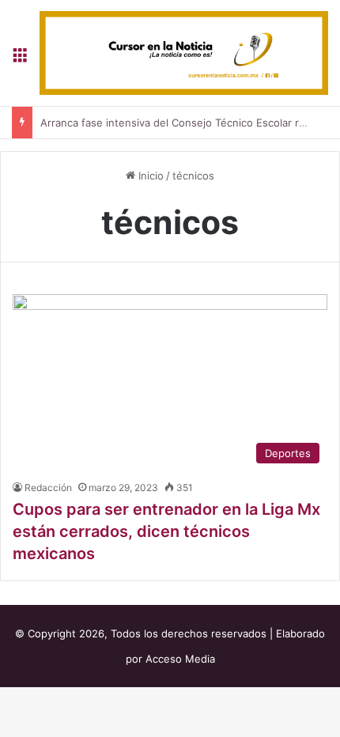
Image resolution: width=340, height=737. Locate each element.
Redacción (48, 487)
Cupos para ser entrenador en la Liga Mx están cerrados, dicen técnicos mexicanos (166, 531)
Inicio (149, 175)
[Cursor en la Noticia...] (184, 53)
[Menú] (20, 59)
